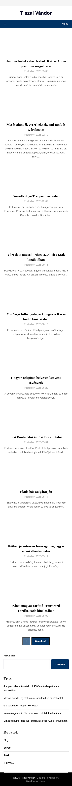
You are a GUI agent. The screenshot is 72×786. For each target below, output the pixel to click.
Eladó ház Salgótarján (36, 491)
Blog (6, 740)
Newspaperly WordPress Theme (42, 779)
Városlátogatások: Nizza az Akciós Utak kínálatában (32, 713)
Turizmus (9, 762)
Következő (40, 641)
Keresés (9, 655)
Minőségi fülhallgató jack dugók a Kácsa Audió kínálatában (35, 720)
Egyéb (7, 747)
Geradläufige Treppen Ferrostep (36, 196)
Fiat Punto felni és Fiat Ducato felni (36, 437)
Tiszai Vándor (36, 12)
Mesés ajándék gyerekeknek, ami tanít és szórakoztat (33, 698)
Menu (65, 24)
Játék (7, 755)
